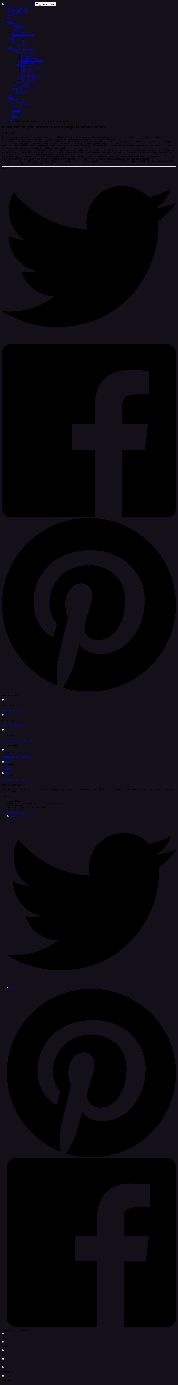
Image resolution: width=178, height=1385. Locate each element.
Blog (9, 95)
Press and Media (19, 32)
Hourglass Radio (19, 93)
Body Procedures (19, 43)
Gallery (10, 48)
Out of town (16, 111)
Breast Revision (28, 63)
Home (9, 22)
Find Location (12, 18)
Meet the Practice (14, 24)
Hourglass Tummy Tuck (31, 78)
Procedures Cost (19, 113)
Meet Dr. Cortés (18, 26)
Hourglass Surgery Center (23, 35)
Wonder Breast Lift (29, 56)
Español (10, 15)
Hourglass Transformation (23, 91)
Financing (16, 106)
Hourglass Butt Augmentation (33, 67)
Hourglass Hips (28, 72)
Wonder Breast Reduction (32, 61)
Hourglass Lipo (27, 74)
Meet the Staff (17, 28)
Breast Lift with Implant (31, 59)
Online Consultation (20, 102)
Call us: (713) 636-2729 (17, 9)
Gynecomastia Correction (32, 87)
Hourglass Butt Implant (31, 69)
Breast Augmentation (30, 54)
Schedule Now (13, 117)
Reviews (10, 98)
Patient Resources (15, 100)
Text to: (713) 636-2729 (16, 11)
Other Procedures (19, 45)
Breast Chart (17, 115)
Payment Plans (18, 108)
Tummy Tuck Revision (30, 80)
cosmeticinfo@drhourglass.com (20, 812)
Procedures (12, 39)
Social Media (17, 37)
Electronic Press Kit (20, 30)
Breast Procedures (19, 41)
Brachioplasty (27, 85)
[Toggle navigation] (45, 4)
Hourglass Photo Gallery (22, 50)
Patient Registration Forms (23, 104)
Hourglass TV (17, 89)
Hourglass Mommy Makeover (33, 76)
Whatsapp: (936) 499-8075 (18, 13)
